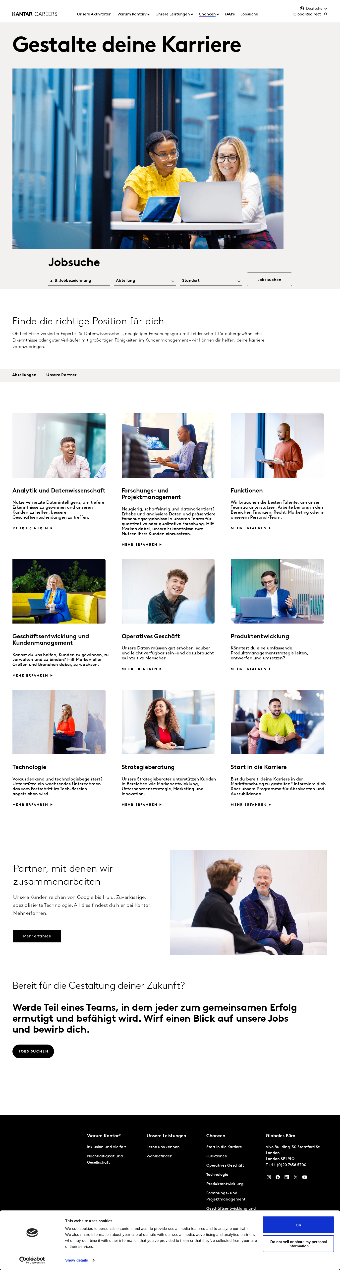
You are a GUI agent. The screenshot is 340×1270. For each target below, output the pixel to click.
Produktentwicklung (225, 1184)
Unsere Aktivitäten (94, 14)
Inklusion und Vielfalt (106, 1147)
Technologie (217, 1175)
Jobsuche (249, 14)
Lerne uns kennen (163, 1147)
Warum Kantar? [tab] (132, 14)
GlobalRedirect (307, 14)
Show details (76, 1260)
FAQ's (230, 14)
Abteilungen (24, 375)
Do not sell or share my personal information (298, 1243)
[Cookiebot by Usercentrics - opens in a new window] (32, 1260)
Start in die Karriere (224, 1147)
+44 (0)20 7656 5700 (287, 1165)
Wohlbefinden (159, 1156)
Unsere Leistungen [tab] (173, 14)
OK (298, 1225)
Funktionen (216, 1156)
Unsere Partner (61, 375)
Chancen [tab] (207, 14)
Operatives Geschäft (225, 1166)
